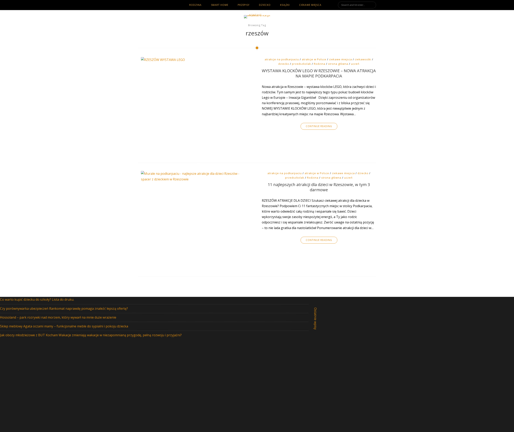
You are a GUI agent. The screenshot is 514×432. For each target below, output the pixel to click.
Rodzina (319, 64)
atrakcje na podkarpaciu (282, 59)
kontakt (255, 15)
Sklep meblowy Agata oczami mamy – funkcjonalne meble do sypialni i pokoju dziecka (64, 326)
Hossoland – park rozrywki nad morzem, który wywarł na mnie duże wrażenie (58, 317)
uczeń (355, 64)
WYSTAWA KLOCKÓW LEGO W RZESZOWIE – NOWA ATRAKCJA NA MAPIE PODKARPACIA (319, 73)
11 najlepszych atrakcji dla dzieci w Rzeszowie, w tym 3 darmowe (319, 187)
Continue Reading (319, 126)
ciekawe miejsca (310, 5)
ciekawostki (363, 59)
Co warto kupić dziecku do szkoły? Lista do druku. (37, 299)
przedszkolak (301, 64)
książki (285, 5)
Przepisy (244, 5)
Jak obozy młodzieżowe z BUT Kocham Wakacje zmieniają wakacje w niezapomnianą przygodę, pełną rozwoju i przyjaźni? (91, 335)
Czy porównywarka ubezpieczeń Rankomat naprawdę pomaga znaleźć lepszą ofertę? (64, 308)
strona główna (338, 64)
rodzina (195, 5)
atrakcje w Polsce (314, 59)
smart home (219, 5)
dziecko (265, 5)
